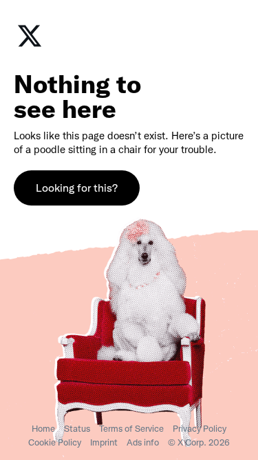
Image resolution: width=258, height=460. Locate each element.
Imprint (104, 442)
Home (43, 428)
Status (77, 428)
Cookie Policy (54, 442)
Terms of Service (131, 428)
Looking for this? (77, 187)
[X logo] (29, 45)
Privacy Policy (199, 428)
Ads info (143, 442)
